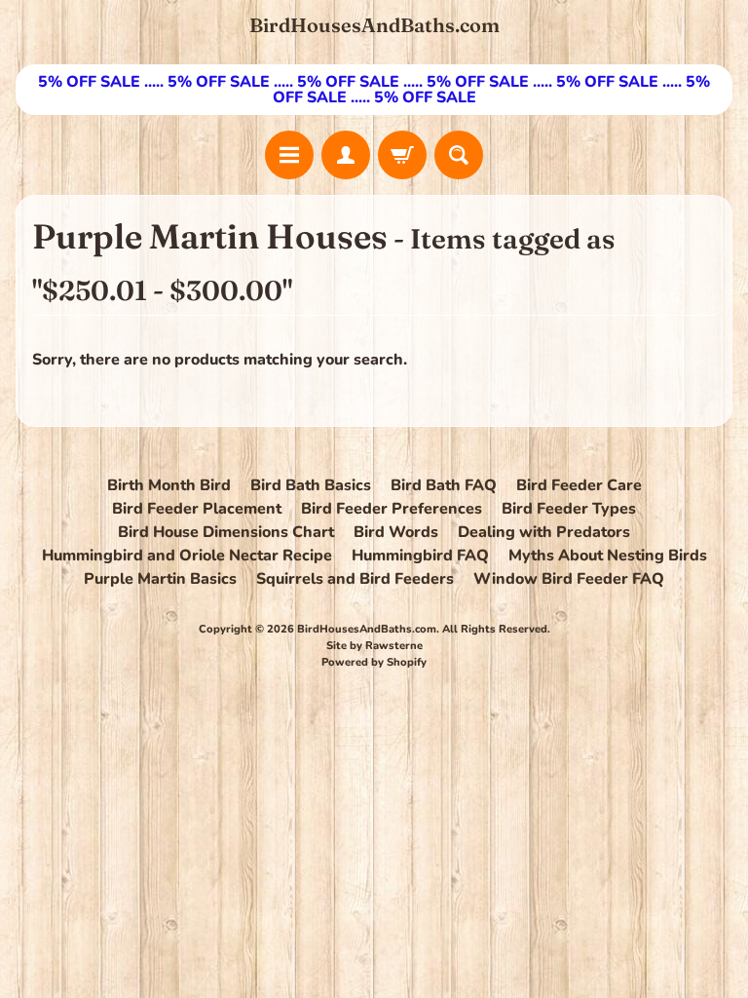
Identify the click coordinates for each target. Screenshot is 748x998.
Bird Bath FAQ (444, 485)
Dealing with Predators (544, 532)
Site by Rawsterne (374, 645)
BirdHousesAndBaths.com (374, 25)
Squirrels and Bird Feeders (355, 579)
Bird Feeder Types (569, 508)
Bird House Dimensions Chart (226, 532)
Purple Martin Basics (160, 579)
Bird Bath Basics (310, 485)
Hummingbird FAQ (420, 555)
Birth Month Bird (169, 485)
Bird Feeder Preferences (391, 508)
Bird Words (396, 532)
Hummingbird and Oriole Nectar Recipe (187, 555)
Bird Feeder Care (579, 485)
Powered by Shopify (374, 662)
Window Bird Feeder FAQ (568, 579)
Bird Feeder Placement (196, 508)
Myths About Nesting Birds (607, 555)
